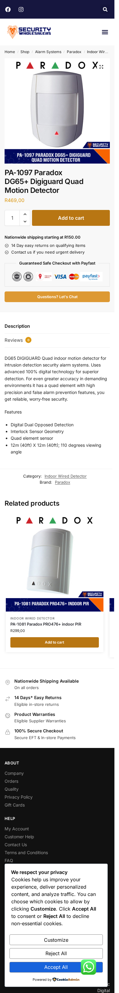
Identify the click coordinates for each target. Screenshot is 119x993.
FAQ (9, 860)
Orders (11, 781)
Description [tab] (17, 326)
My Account (17, 828)
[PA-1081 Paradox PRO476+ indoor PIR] (54, 563)
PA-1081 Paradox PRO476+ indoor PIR (45, 624)
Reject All (56, 953)
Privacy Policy (19, 797)
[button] (105, 9)
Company (14, 773)
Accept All (56, 967)
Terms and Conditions (26, 852)
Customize (56, 940)
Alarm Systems (48, 51)
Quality (12, 789)
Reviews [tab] (17, 340)
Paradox (74, 51)
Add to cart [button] (54, 642)
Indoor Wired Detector (66, 476)
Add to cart (71, 218)
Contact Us (16, 844)
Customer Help (19, 836)
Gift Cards (15, 804)
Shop (24, 51)
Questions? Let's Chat (57, 296)
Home (10, 51)
